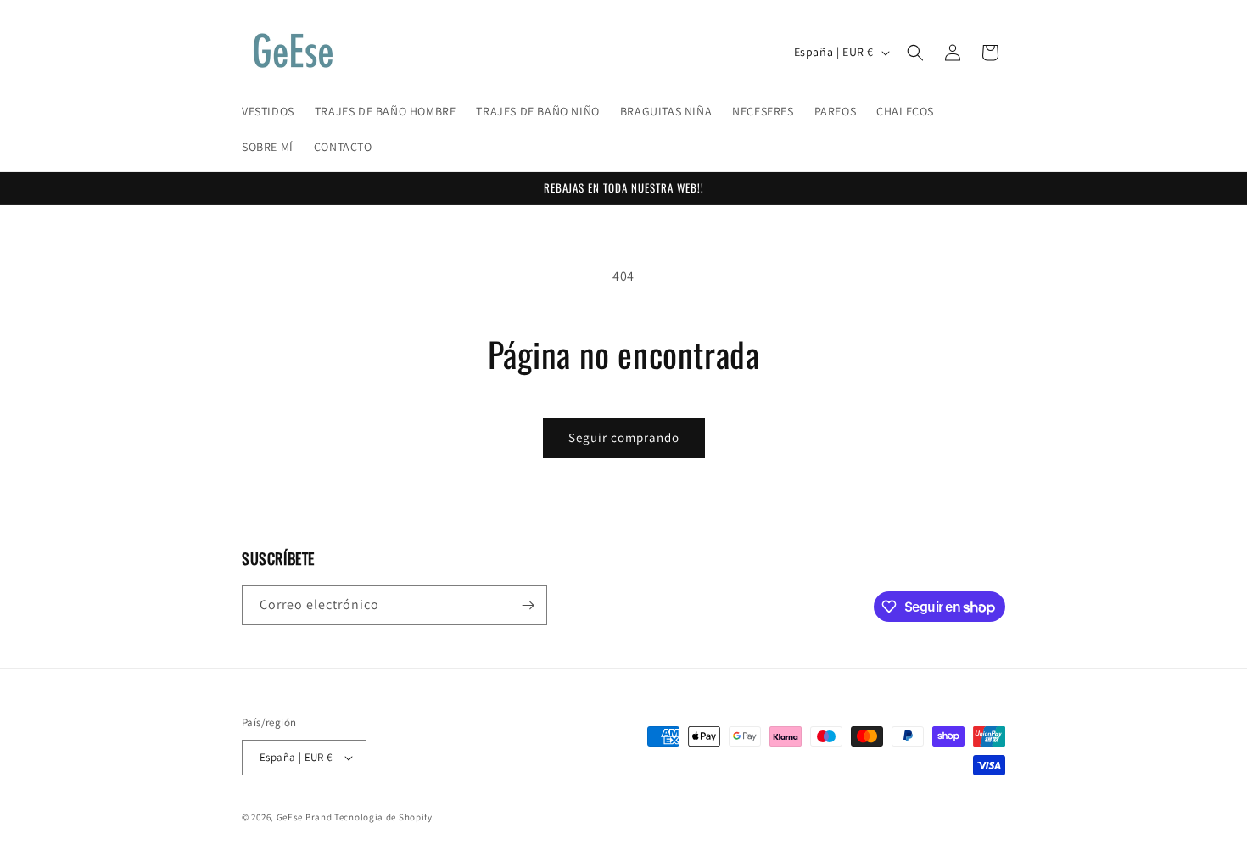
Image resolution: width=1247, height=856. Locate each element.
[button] (915, 52)
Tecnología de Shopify (383, 817)
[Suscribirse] (527, 605)
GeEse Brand (305, 817)
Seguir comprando (623, 437)
